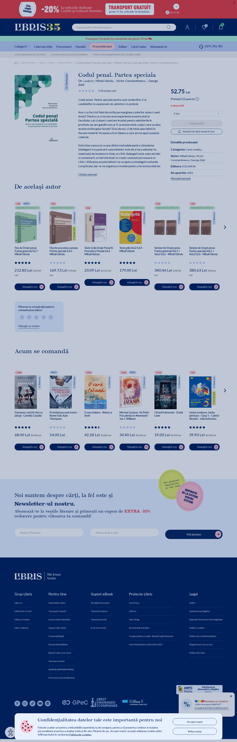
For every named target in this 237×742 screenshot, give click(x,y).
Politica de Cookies (80, 734)
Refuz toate (195, 731)
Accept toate (195, 721)
